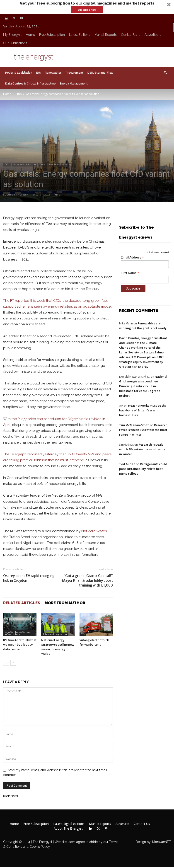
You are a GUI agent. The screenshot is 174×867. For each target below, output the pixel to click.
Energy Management (74, 83)
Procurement (74, 72)
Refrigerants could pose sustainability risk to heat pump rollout (143, 469)
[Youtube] (21, 18)
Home (30, 34)
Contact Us (129, 34)
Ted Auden (127, 464)
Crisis (42, 164)
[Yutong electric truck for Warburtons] (96, 624)
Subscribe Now (87, 9)
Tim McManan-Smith (134, 425)
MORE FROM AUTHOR (65, 603)
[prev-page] (6, 663)
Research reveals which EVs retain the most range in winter (143, 430)
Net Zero (53, 164)
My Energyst (12, 34)
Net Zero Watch (94, 531)
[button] (87, 7)
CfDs (18, 94)
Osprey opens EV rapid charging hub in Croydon (29, 578)
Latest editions (79, 34)
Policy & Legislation (18, 72)
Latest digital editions (69, 824)
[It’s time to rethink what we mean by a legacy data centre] (19, 624)
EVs (38, 72)
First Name (130, 273)
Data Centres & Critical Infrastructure (30, 83)
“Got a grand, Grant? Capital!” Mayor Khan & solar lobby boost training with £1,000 (87, 580)
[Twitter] (14, 18)
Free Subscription (52, 34)
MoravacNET (161, 842)
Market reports (105, 34)
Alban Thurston (17, 194)
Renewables (53, 72)
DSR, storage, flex (100, 72)
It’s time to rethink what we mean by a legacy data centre (19, 644)
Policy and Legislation (24, 164)
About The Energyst (68, 828)
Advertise (151, 34)
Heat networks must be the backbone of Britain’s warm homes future (143, 410)
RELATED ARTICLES (21, 603)
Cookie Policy (39, 846)
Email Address (132, 257)
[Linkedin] (6, 18)
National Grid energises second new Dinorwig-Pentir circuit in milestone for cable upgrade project (143, 386)
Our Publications (15, 43)
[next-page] (13, 663)
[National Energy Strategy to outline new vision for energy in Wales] (58, 624)
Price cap (66, 164)
